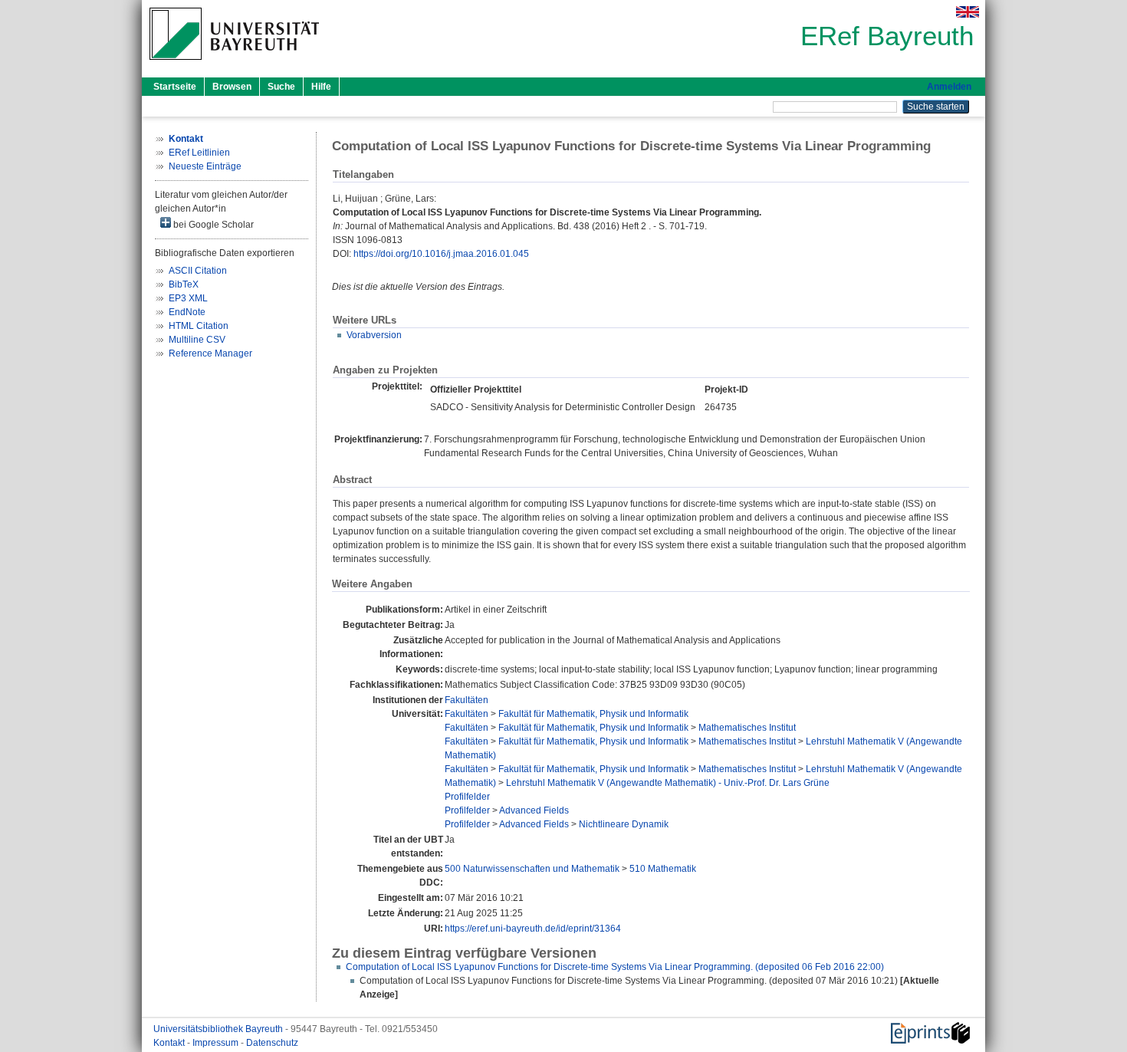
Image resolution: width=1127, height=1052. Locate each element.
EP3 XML (188, 298)
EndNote (187, 312)
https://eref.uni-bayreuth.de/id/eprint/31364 (533, 928)
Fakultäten (466, 700)
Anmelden (949, 86)
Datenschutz (272, 1042)
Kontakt (170, 1042)
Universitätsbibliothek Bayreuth (219, 1029)
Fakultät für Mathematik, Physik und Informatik (593, 713)
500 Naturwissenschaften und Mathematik (532, 868)
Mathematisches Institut (747, 727)
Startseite (174, 86)
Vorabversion (374, 335)
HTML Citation (198, 326)
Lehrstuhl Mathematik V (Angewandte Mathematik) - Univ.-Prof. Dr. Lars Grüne (668, 782)
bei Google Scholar (212, 224)
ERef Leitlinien (199, 152)
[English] (967, 12)
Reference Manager (210, 353)
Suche (281, 86)
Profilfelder (467, 796)
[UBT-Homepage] (234, 64)
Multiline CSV (197, 339)
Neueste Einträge (205, 166)
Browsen (231, 86)
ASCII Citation (198, 270)
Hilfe (321, 86)
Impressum (216, 1042)
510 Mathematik (662, 868)
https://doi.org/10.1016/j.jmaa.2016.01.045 (441, 253)
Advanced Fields (534, 810)
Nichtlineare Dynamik (624, 824)
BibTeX (184, 284)
